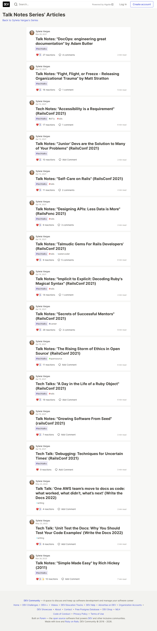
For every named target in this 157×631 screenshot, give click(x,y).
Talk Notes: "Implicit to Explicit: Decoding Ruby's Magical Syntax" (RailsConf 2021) (79, 281)
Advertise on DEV (107, 605)
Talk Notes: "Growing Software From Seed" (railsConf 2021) (74, 420)
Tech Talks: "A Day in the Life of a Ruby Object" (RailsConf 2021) (77, 386)
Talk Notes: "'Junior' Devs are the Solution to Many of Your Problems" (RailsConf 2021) (80, 145)
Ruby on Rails (72, 621)
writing (40, 503)
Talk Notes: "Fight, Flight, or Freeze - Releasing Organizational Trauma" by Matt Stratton (77, 76)
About (58, 609)
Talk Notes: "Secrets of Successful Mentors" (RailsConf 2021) (75, 316)
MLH (117, 609)
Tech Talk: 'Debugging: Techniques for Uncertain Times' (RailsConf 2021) (79, 455)
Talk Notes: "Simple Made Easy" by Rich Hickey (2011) (78, 565)
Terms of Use (97, 613)
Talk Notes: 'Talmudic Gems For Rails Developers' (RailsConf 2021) (80, 246)
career (53, 323)
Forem (43, 618)
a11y (52, 118)
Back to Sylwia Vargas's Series (20, 20)
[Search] (16, 4)
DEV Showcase (44, 609)
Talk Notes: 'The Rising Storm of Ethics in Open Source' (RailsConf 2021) (78, 351)
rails (59, 118)
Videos (54, 605)
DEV (90, 618)
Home (16, 605)
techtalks (41, 48)
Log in (123, 4)
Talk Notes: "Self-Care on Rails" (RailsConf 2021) (79, 178)
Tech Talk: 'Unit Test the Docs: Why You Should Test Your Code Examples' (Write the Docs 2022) (79, 530)
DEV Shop (107, 609)
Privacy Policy (80, 613)
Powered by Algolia (101, 4)
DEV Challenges (30, 605)
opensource (55, 358)
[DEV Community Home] (6, 4)
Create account (142, 4)
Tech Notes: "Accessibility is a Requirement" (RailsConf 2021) (75, 111)
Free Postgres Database (87, 609)
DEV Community (32, 600)
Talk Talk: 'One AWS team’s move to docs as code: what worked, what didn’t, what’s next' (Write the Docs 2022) (80, 493)
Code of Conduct (61, 613)
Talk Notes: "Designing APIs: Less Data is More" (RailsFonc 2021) (78, 211)
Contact (68, 609)
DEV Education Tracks (72, 605)
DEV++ (44, 605)
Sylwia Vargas (43, 31)
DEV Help (90, 605)
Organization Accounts (130, 605)
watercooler (63, 253)
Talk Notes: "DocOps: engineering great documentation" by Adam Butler (71, 41)
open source (59, 618)
